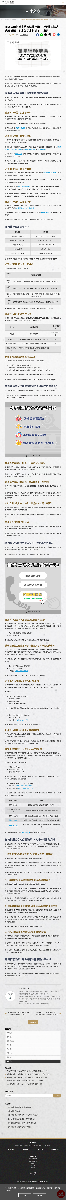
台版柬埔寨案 (20, 208)
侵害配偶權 (18, 154)
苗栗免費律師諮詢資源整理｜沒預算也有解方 (21, 1119)
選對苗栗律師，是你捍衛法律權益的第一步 (21, 1127)
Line (31, 1173)
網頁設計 (46, 1181)
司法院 (33, 1165)
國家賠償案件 (41, 149)
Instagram (35, 1173)
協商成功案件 (47, 1145)
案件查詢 (33, 1167)
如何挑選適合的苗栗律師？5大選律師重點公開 (22, 1123)
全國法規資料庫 (33, 1161)
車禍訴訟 (9, 1057)
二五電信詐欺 (30, 208)
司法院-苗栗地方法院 (21, 720)
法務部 (33, 1163)
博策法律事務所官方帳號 (24, 786)
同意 (24, 1195)
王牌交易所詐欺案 (16, 149)
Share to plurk (54, 34)
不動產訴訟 (10, 1041)
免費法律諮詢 (55, 1149)
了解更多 (39, 1195)
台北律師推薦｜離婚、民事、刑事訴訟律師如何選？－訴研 (25, 1084)
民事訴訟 (9, 1049)
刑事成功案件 (28, 1145)
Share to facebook (37, 34)
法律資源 (33, 1156)
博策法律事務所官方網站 (25, 788)
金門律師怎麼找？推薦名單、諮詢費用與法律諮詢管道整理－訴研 (27, 1077)
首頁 (1, 19)
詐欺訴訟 (9, 1033)
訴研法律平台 (13, 820)
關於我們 (11, 1149)
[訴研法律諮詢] (8, 2)
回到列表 (33, 1022)
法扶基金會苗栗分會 (21, 671)
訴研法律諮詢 (24, 35)
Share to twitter (45, 34)
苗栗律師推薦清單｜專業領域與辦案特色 (20, 1107)
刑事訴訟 (9, 1045)
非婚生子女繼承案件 (24, 187)
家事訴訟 (9, 1037)
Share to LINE (41, 34)
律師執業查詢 (33, 1159)
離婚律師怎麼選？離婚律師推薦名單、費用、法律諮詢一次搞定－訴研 (28, 1074)
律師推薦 (25, 1149)
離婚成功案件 (18, 1145)
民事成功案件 (38, 1145)
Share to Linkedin (58, 34)
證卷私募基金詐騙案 (29, 149)
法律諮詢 (14, 19)
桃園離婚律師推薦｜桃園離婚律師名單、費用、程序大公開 (25, 1080)
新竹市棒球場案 (46, 212)
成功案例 (33, 1142)
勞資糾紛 (9, 1053)
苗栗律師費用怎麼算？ (14, 1111)
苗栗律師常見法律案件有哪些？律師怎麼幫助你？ (23, 1115)
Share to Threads (49, 34)
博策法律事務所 (13, 826)
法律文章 (7, 19)
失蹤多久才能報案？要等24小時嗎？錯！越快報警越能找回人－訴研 (27, 1071)
